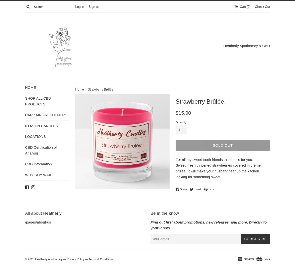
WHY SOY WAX (38, 175)
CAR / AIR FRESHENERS (46, 115)
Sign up (94, 6)
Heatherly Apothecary (49, 259)
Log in (79, 6)
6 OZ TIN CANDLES (41, 126)
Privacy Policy (75, 259)
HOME (30, 88)
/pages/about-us (38, 222)
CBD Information (38, 164)
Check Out (262, 6)
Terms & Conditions (101, 259)
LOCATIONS (35, 137)
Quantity (181, 122)
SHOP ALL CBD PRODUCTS (38, 101)
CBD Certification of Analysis (41, 150)
